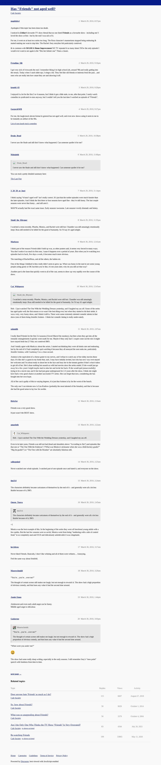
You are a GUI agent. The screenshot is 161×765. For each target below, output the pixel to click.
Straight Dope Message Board (13, 3)
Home (13, 756)
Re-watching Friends (20, 735)
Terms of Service (47, 756)
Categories (22, 756)
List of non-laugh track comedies (24, 124)
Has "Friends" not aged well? (33, 9)
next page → (16, 674)
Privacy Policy (62, 756)
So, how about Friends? (21, 704)
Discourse (25, 761)
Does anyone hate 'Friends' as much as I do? (31, 694)
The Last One (16, 179)
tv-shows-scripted (28, 728)
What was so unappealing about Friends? (29, 714)
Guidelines (33, 756)
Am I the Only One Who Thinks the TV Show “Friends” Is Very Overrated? (45, 725)
